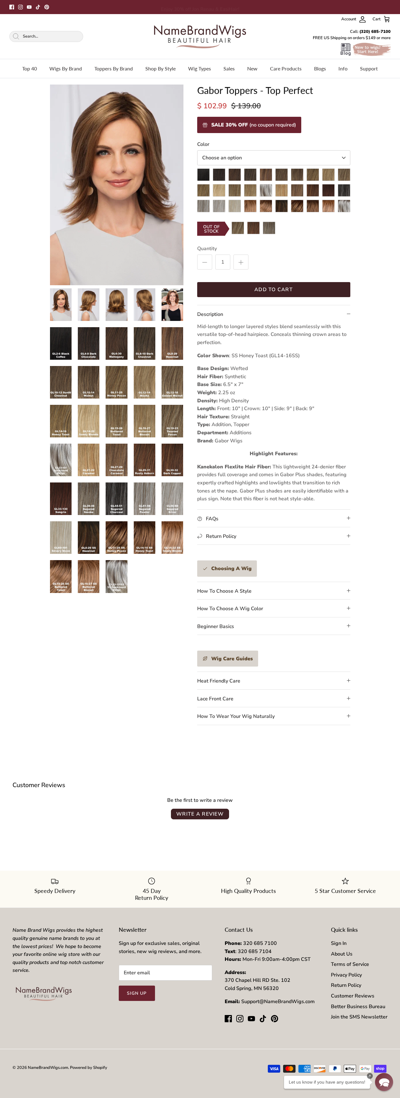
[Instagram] (20, 7)
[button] (384, 1082)
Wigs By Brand (65, 68)
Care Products (286, 68)
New (252, 68)
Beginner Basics (215, 626)
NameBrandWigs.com (48, 1067)
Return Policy (346, 985)
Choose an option (222, 157)
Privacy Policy (346, 975)
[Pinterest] (46, 7)
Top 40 (29, 68)
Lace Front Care (215, 698)
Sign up (137, 993)
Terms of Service (350, 964)
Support (369, 68)
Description (210, 314)
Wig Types (199, 68)
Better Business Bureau (358, 1006)
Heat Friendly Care (218, 681)
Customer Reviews (352, 995)
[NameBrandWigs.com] (200, 36)
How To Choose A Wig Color (230, 608)
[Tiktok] (38, 7)
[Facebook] (11, 7)
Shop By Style (160, 68)
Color (203, 144)
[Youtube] (29, 7)
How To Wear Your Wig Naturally (236, 716)
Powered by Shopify (88, 1067)
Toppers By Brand (113, 68)
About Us (341, 954)
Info (343, 68)
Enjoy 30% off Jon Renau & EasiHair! (200, 7)
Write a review (200, 814)
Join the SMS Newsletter (359, 1016)
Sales (229, 68)
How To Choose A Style (224, 591)
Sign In (339, 943)
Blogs (320, 68)
